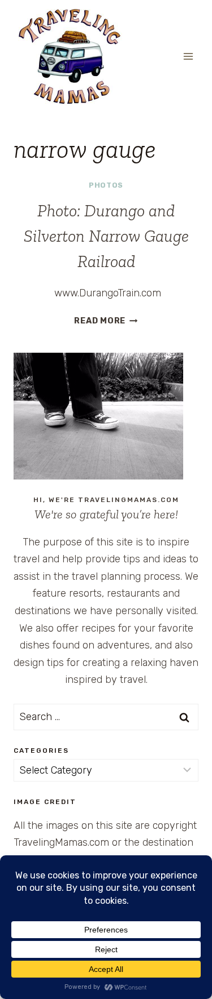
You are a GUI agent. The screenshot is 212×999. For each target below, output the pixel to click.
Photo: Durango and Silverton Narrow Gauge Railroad (106, 236)
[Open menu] (188, 56)
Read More (105, 321)
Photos (106, 185)
